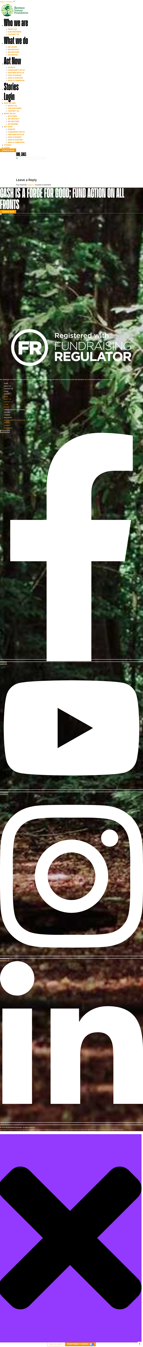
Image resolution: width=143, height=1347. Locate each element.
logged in (31, 185)
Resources (8, 417)
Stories (11, 86)
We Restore (13, 52)
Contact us (13, 111)
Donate (11, 67)
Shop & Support (15, 78)
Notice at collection (56, 1344)
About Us (12, 29)
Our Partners (14, 32)
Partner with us (16, 73)
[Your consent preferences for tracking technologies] (139, 1343)
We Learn (12, 47)
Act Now (12, 61)
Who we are (16, 22)
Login (9, 96)
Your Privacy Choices (77, 1344)
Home (6, 383)
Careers (7, 415)
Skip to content (6, 2)
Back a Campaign (16, 142)
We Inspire (13, 124)
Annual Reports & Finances (14, 409)
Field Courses (14, 75)
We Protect (13, 50)
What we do (16, 40)
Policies (7, 412)
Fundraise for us (16, 70)
